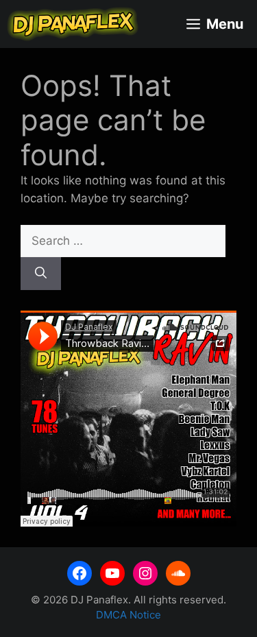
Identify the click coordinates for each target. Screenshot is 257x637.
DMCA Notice (128, 614)
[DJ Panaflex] (72, 24)
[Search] (41, 273)
